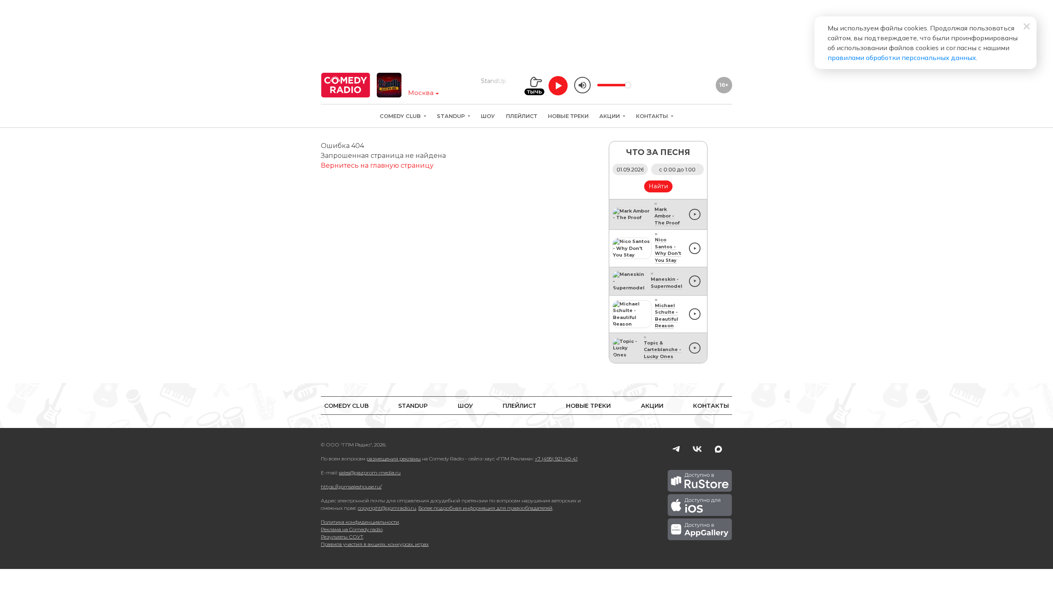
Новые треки (568, 116)
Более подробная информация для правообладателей (485, 508)
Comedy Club (401, 116)
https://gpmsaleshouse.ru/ (351, 486)
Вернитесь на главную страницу (377, 165)
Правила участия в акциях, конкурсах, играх (375, 544)
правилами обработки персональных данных (902, 57)
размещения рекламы (393, 459)
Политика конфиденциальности (360, 522)
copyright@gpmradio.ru (387, 508)
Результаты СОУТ (342, 537)
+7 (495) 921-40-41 (556, 459)
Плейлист (521, 116)
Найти (658, 186)
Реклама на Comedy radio (352, 529)
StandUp (451, 116)
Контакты (653, 116)
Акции (610, 116)
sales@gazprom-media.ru (370, 472)
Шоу (488, 116)
